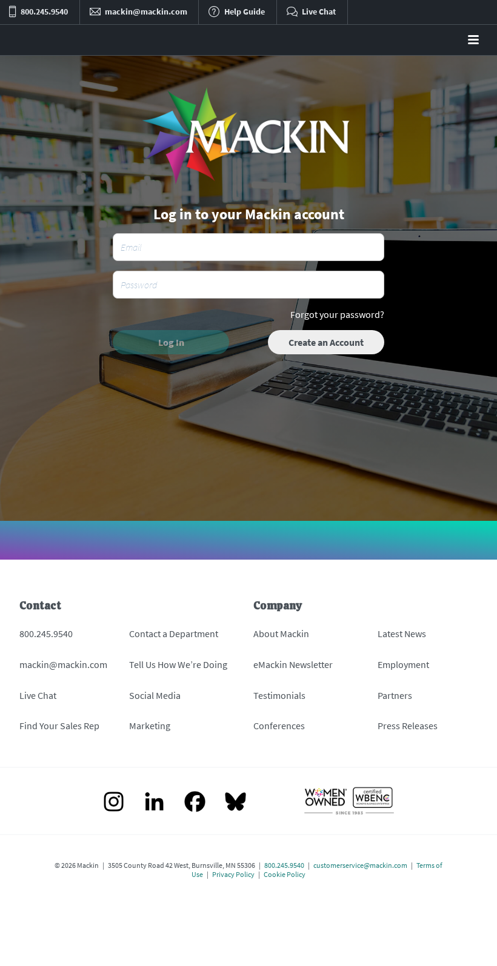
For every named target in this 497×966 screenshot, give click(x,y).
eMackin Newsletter (293, 664)
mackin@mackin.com (63, 664)
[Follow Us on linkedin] (154, 803)
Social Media (155, 695)
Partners (395, 695)
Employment (403, 664)
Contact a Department (173, 633)
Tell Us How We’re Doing (178, 664)
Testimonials (279, 695)
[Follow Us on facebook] (194, 803)
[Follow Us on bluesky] (235, 803)
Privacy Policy (233, 874)
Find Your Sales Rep (59, 726)
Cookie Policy (284, 874)
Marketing (149, 726)
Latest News (402, 633)
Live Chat (37, 695)
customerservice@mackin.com (360, 865)
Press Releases (408, 726)
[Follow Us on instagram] (113, 803)
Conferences (279, 726)
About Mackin (281, 633)
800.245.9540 (46, 633)
